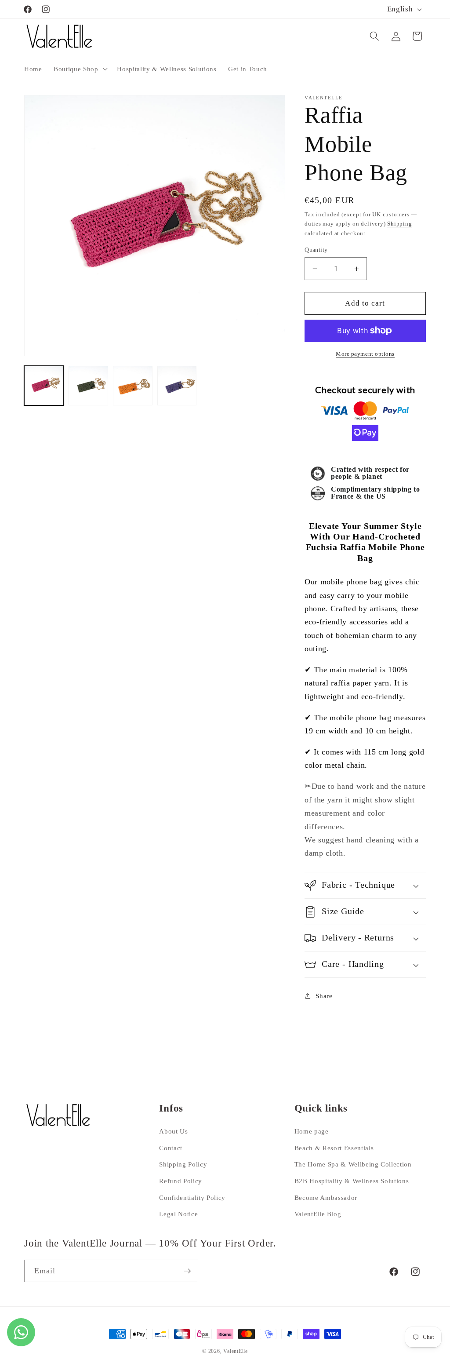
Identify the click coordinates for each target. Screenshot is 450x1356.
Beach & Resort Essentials (334, 1148)
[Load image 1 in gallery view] (44, 385)
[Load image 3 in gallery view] (132, 385)
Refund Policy (180, 1181)
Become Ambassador (325, 1197)
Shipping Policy (183, 1164)
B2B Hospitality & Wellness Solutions (351, 1181)
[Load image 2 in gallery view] (88, 385)
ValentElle (235, 1351)
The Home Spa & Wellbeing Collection (353, 1164)
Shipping (399, 223)
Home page (311, 1131)
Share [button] (324, 995)
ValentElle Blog (317, 1213)
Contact (170, 1148)
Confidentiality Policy (192, 1197)
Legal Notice (178, 1213)
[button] (79, 68)
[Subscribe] (187, 1271)
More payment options (365, 353)
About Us (173, 1131)
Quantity (316, 249)
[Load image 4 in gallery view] (177, 385)
